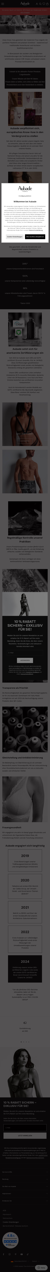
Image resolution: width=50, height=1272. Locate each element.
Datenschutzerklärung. (36, 230)
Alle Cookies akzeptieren (35, 237)
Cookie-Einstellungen (14, 237)
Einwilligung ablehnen (25, 196)
